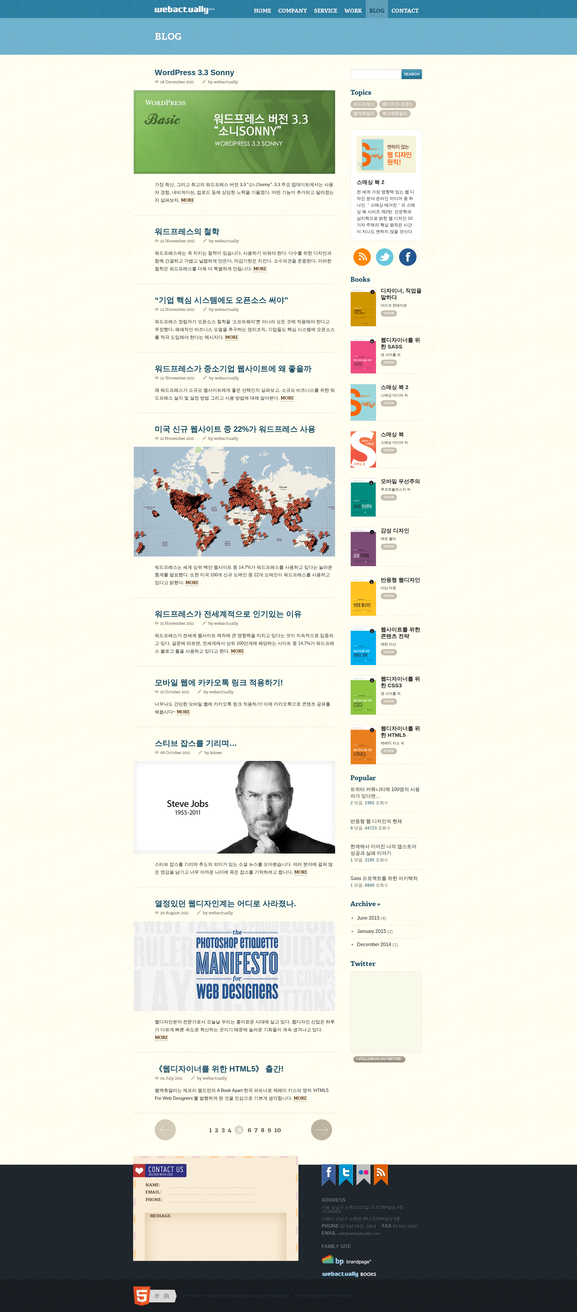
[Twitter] (384, 257)
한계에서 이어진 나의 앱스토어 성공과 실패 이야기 (383, 850)
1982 (369, 802)
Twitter (346, 1175)
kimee (216, 753)
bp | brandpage (349, 1260)
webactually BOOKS (349, 1275)
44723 (371, 828)
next (323, 1129)
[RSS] (362, 257)
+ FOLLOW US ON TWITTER (378, 1059)
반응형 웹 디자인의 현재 (376, 821)
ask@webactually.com (359, 1233)
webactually (226, 82)
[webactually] (191, 10)
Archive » (365, 904)
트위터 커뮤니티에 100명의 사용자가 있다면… (385, 793)
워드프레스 (363, 104)
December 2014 (374, 944)
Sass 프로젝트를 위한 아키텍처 (384, 878)
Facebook (329, 1175)
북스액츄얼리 (395, 113)
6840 (369, 885)
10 (277, 1130)
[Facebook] (408, 257)
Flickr (363, 1175)
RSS (381, 1175)
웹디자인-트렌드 (397, 104)
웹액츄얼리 (363, 113)
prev (167, 1129)
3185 (369, 859)
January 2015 (371, 931)
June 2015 (368, 918)
